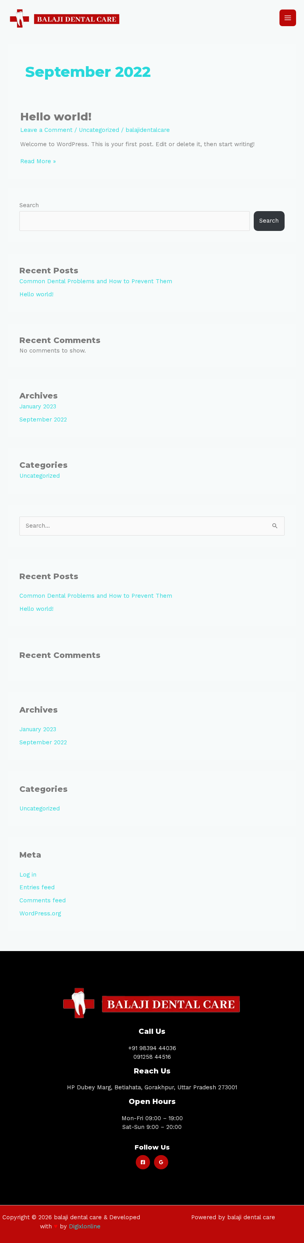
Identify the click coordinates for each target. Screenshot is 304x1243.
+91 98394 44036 (152, 1048)
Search (29, 205)
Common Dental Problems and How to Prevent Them (95, 281)
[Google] (161, 1162)
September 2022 (43, 419)
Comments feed (42, 900)
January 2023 (37, 406)
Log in (27, 874)
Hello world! (55, 116)
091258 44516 (152, 1056)
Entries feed (37, 887)
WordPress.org (40, 913)
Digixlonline (86, 1226)
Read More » (38, 161)
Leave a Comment (46, 129)
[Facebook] (143, 1162)
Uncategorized (99, 129)
